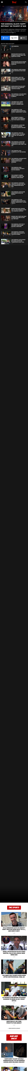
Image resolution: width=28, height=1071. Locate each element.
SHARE (15, 38)
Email (23, 38)
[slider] (14, 21)
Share (6, 38)
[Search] (26, 2)
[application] (14, 14)
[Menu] (2, 2)
